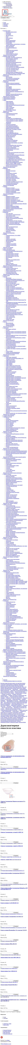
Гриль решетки (9, 560)
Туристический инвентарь (12, 569)
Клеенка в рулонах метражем (13, 190)
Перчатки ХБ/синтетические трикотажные (16, 453)
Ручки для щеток (10, 543)
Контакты (5, 26)
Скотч (7, 591)
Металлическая (9, 323)
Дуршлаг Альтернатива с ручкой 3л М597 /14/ (12, 832)
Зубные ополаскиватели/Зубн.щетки (14, 218)
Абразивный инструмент (12, 113)
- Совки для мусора (22, 710)
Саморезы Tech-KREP (11, 243)
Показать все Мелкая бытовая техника (12, 265)
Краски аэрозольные (10, 40)
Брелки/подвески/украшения (12, 83)
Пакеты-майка (9, 587)
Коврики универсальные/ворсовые (14, 208)
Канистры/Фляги (10, 295)
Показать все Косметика (8, 232)
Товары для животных (11, 496)
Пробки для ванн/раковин (12, 390)
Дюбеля (8, 237)
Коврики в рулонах (10, 196)
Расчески (8, 92)
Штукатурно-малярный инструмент (14, 162)
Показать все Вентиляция (9, 80)
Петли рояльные (10, 425)
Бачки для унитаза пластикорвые (13, 368)
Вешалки (8, 169)
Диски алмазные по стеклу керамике (14, 119)
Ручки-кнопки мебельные (12, 611)
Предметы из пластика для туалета (14, 312)
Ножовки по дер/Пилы (11, 141)
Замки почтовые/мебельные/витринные (15, 105)
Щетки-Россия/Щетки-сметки (13, 555)
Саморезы (8, 242)
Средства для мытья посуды (12, 68)
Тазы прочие (9, 318)
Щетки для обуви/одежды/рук (13, 552)
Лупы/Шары (9, 88)
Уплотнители (9, 471)
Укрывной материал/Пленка (12, 353)
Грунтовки (8, 34)
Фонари (8, 671)
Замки (4, 100)
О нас (4, 22)
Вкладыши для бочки (11, 329)
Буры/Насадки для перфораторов (13, 118)
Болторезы (8, 117)
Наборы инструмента (11, 135)
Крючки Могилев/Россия (12, 609)
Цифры (7, 621)
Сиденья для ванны (10, 398)
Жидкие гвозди (9, 35)
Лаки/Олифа (9, 42)
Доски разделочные (10, 505)
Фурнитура (5, 600)
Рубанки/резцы (9, 150)
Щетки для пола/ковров (11, 554)
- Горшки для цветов (6, 694)
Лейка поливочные (10, 340)
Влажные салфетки (10, 438)
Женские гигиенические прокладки (14, 440)
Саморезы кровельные (11, 245)
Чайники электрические (11, 264)
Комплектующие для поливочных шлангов (16, 331)
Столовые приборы (10, 525)
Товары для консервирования (13, 352)
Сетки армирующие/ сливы (12, 465)
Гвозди (7, 418)
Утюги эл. (8, 262)
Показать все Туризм (8, 570)
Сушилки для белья (10, 491)
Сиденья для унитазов (11, 399)
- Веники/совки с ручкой (20, 693)
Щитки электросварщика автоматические (13, 650)
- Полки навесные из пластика (18, 706)
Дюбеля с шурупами (10, 239)
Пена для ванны (9, 228)
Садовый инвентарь (10, 347)
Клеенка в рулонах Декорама (12, 189)
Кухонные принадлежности (12, 514)
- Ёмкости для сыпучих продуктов (13, 697)
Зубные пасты (9, 219)
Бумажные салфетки (10, 436)
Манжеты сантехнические (12, 382)
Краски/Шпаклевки (10, 41)
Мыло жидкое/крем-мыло (12, 226)
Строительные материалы (9, 458)
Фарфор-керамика (10, 325)
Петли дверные (9, 424)
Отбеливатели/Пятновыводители (13, 62)
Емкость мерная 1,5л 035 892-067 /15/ (10, 903)
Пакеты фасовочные (10, 586)
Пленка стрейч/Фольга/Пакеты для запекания (16, 588)
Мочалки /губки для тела (12, 443)
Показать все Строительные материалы (12, 472)
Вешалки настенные (10, 170)
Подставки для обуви (11, 179)
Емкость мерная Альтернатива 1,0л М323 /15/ (12, 916)
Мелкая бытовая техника (9, 250)
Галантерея (5, 81)
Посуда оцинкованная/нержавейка (14, 644)
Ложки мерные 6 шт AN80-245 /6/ (9, 971)
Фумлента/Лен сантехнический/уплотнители (16, 410)
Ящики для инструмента (11, 165)
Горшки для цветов (10, 286)
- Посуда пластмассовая (6, 707)
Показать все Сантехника (9, 414)
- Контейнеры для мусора (11, 700)
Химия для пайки (10, 51)
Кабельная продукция (11, 667)
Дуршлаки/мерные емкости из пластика (15, 291)
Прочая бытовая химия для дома (13, 64)
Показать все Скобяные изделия (10, 431)
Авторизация (9, 5)
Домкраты (8, 123)
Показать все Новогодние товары (11, 274)
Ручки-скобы (9, 614)
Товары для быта (7, 474)
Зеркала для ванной (10, 373)
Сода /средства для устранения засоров (15, 67)
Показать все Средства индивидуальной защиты (14, 457)
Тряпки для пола (10, 550)
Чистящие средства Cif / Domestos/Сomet (15, 73)
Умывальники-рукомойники (12, 498)
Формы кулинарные (10, 535)
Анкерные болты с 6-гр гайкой (13, 235)
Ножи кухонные (10, 517)
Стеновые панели (10, 466)
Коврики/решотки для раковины (13, 376)
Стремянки (8, 488)
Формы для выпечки (11, 531)
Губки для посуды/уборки (12, 539)
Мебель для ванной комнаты (12, 383)
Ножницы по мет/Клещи (11, 140)
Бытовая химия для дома (9, 56)
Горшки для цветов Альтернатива (14, 287)
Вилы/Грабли (9, 634)
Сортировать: (4, 732)
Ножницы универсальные (12, 90)
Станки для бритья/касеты (12, 447)
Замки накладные (10, 103)
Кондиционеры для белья (12, 58)
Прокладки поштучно (11, 391)
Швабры (8, 647)
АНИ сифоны (9, 364)
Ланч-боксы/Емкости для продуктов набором (16, 304)
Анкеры (8, 236)
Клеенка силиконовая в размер (13, 192)
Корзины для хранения (11, 175)
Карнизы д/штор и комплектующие (14, 478)
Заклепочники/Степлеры (12, 125)
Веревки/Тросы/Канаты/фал (12, 572)
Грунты (7, 330)
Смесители (8, 403)
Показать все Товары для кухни (10, 537)
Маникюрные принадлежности (13, 89)
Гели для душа (9, 213)
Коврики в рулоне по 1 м (12, 198)
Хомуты (8, 412)
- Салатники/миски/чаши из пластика (11, 709)
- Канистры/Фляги (16, 699)
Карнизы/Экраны (10, 375)
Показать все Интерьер (8, 185)
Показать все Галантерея (9, 96)
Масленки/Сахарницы (11, 306)
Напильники (9, 137)
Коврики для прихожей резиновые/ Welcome (16, 203)
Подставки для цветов (11, 180)
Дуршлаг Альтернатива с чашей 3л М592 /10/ (12, 846)
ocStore (8, 1040)
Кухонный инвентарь (11, 516)
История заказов (7, 1031)
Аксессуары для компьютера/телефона (15, 665)
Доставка (5, 24)
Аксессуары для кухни (11, 475)
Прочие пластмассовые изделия (13, 313)
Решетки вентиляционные (12, 79)
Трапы (7, 404)
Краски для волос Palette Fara (12, 223)
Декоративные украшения (9, 97)
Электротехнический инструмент (14, 164)
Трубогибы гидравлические (12, 161)
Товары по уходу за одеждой (12, 548)
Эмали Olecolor (9, 52)
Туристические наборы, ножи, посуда (14, 567)
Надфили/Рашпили (10, 136)
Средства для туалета (11, 70)
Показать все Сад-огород (9, 354)
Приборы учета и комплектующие (14, 388)
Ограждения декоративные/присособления (16, 341)
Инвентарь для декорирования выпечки (15, 511)
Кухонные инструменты (11, 513)
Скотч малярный (10, 592)
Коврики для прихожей (11, 202)
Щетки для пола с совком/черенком (14, 553)
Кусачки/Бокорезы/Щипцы (12, 133)
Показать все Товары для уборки (10, 556)
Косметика (5, 212)
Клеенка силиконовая (11, 191)
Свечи (7, 49)
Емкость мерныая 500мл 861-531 (9, 943)
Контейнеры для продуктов (12, 298)
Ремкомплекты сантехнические (13, 394)
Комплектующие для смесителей (13, 380)
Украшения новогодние (11, 273)
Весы (7, 258)
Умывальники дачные (11, 497)
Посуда (5, 321)
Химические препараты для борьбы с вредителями (15, 623)
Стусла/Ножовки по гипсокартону (14, 158)
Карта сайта (6, 1024)
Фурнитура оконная (10, 620)
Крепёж (5, 234)
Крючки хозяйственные (11, 482)
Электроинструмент (10, 660)
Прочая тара (9, 589)
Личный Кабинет (7, 1030)
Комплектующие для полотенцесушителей (16, 377)
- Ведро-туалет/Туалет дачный (14, 692)
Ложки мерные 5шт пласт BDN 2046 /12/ (10, 957)
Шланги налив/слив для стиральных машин (16, 413)
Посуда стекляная (10, 324)
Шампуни (8, 231)
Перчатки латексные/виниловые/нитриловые (16, 450)
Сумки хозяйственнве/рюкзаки (13, 594)
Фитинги (8, 409)
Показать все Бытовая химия (10, 55)
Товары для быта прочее (11, 494)
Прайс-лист (6, 23)
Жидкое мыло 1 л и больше (12, 217)
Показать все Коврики (8, 209)
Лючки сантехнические (11, 381)
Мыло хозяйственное (11, 59)
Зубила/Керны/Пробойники (12, 126)
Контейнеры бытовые (11, 480)
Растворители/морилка (11, 47)
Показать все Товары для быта (10, 503)
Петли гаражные (10, 422)
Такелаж (8, 246)
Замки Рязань (9, 106)
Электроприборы (10, 672)
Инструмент (6, 112)
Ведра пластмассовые (11, 282)
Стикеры (8, 468)
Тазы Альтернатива (10, 316)
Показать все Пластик (8, 320)
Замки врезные (9, 101)
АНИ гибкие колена (10, 360)
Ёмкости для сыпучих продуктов (13, 292)
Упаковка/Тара (6, 571)
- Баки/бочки (14, 689)
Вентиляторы (9, 77)
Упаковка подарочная (11, 595)
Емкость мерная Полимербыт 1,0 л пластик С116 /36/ (14, 930)
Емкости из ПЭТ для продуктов (13, 293)
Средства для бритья (10, 230)
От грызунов (9, 625)
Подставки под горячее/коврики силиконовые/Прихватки (13, 523)
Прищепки (8, 541)
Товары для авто (9, 716)
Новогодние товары (8, 267)
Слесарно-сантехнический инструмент (15, 152)
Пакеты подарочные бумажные (13, 578)
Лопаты (8, 636)
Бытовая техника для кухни (12, 256)
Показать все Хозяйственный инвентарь (12, 649)
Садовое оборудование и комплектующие (15, 346)
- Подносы (8, 706)
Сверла (7, 151)
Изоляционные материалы (12, 666)
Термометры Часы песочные (12, 492)
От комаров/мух (9, 627)
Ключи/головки (9, 130)
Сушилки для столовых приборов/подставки (16, 527)
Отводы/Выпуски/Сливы (12, 386)
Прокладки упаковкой (11, 392)
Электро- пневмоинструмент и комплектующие (14, 651)
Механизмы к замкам (11, 109)
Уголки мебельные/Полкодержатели (14, 617)
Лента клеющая (9, 574)
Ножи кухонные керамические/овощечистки (16, 519)
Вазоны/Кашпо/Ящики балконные (14, 279)
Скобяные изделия (7, 416)
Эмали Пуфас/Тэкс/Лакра (12, 53)
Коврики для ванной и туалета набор (14, 201)
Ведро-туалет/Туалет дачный (12, 284)
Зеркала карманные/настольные (13, 84)
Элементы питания (10, 675)
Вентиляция (6, 75)
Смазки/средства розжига (12, 50)
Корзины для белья (10, 174)
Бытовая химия (6, 30)
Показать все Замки (7, 111)
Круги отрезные (9, 131)
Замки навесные (10, 102)
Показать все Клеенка (8, 193)
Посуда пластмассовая (11, 310)
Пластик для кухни (10, 307)
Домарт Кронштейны (11, 604)
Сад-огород (6, 327)
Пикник (8, 565)
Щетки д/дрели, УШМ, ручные (13, 163)
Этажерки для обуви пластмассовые (14, 181)
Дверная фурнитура (10, 602)
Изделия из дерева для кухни (12, 509)
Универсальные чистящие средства (14, 72)
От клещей (8, 626)
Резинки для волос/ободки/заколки (14, 94)
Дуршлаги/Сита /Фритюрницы (13, 507)
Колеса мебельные (10, 606)
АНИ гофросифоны (10, 362)
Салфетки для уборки (11, 544)
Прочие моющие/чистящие (12, 66)
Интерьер (5, 168)
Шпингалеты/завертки (11, 430)
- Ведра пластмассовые (19, 691)
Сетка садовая (9, 351)
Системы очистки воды (11, 486)
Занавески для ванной (11, 371)
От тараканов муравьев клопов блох (14, 630)
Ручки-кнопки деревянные (12, 610)
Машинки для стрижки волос (13, 259)
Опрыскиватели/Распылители (13, 342)
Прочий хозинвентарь (11, 645)
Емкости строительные (11, 460)
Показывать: (3, 735)
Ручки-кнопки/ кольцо (11, 612)
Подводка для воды (10, 387)
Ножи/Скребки (9, 139)
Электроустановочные (11, 673)
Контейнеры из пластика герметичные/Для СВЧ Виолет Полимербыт (16, 303)
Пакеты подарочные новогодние (13, 270)
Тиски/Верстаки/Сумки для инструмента (15, 159)
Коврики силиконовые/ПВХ (12, 207)
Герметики (8, 33)
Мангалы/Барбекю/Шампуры (13, 561)
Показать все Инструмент (9, 167)
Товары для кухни (7, 504)
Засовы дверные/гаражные (12, 420)
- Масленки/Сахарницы (16, 705)
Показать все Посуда (8, 326)
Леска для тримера (7, 248)
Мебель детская (9, 483)
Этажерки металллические (12, 183)
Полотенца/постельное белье (12, 444)
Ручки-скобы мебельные (11, 615)
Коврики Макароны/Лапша (12, 206)
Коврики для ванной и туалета (13, 200)
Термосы (8, 493)
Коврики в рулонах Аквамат (12, 197)
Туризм (5, 558)
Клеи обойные (9, 38)
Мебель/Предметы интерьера (12, 178)
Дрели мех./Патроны (11, 124)
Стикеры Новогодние (11, 271)
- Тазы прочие (15, 711)
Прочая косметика (10, 229)
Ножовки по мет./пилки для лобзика (14, 142)
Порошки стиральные (11, 63)
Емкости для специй (10, 508)
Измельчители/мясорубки (12, 510)
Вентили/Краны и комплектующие (14, 369)
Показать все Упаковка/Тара (9, 599)
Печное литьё (6, 275)
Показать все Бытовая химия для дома (12, 74)
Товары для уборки (7, 538)
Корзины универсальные (12, 176)
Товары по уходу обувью (11, 549)
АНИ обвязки (9, 363)
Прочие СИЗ (9, 454)
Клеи (7, 36)
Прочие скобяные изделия (12, 429)
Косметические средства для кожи (14, 220)
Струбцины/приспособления (12, 157)
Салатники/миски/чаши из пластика (14, 314)
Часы (7, 499)
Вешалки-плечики (10, 476)
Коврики (5, 195)
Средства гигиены (7, 432)
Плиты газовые (9, 260)
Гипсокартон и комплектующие (13, 459)
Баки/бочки (8, 278)
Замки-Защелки (9, 108)
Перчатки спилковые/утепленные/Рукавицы (16, 452)
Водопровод (9, 370)
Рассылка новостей (7, 1033)
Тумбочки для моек (10, 407)
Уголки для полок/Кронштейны (13, 616)
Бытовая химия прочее (11, 31)
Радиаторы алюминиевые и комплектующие (16, 393)
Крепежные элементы (11, 421)
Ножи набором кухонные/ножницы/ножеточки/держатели (14, 521)
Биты (7, 116)
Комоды (8, 172)
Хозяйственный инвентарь (9, 633)
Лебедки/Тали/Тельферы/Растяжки (14, 134)
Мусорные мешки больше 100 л (13, 576)
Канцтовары (9, 86)
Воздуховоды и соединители (12, 78)
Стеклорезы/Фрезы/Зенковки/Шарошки (15, 155)
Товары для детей (10, 319)
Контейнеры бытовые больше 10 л (14, 481)
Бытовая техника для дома (12, 254)
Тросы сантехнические (11, 405)
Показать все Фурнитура (9, 622)
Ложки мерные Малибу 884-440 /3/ (9, 984)
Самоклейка (9, 464)
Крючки (8, 608)
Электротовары (6, 664)
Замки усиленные (10, 107)
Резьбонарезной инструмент (12, 148)
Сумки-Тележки (9, 489)
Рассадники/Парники (11, 345)
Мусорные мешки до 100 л (12, 577)
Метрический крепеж (11, 240)
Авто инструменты (10, 114)
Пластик (5, 276)
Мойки (7, 385)
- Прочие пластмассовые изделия (12, 708)
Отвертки (8, 144)
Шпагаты (8, 598)
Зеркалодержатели (10, 605)
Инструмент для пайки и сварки (13, 129)
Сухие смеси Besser (10, 470)
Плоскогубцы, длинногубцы (12, 146)
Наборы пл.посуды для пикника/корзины (15, 563)
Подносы (8, 308)
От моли (8, 628)
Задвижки (8, 419)
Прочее (7, 446)
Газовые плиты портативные (12, 559)
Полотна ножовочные (11, 147)
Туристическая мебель (11, 566)
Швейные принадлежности (12, 95)
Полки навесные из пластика (13, 309)
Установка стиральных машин (13, 408)
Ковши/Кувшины (10, 296)
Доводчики (8, 603)
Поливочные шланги (11, 343)
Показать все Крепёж (8, 247)
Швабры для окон (10, 648)
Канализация (9, 374)
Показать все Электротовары (10, 676)
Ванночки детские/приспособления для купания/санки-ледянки (15, 281)
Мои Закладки (6, 1032)
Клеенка (5, 186)
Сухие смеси (9, 469)
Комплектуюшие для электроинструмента (15, 653)
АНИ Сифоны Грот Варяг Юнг (13, 365)
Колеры (8, 39)
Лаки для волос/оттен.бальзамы (13, 224)
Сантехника (6, 355)
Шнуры (8, 597)
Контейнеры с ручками (11, 173)
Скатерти (8, 487)
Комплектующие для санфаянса (13, 379)
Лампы (7, 669)
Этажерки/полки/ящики (11, 184)
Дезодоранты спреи (10, 215)
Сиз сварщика (9, 455)
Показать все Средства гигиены (10, 448)
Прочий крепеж (9, 241)
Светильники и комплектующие (13, 670)
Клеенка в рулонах (10, 187)
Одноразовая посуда (10, 564)
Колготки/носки (7, 211)
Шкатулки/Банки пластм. (12, 502)
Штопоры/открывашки (11, 536)
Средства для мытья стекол (12, 69)
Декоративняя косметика (9, 98)
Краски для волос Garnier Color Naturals (15, 221)
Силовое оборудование (8, 415)
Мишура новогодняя (11, 269)
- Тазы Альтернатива (6, 711)
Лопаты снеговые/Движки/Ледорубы (14, 639)
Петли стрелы (9, 426)
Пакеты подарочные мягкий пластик (14, 580)
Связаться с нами (7, 1023)
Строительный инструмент (12, 156)
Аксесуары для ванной (11, 357)
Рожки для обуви (10, 542)
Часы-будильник (10, 500)
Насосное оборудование (11, 654)
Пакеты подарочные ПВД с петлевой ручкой (16, 582)
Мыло (7, 225)
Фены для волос (9, 263)
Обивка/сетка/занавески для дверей (14, 485)
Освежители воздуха (11, 61)
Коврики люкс (9, 204)
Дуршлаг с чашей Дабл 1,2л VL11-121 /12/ (11, 859)
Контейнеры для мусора (11, 297)
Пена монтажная (10, 46)
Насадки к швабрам (10, 643)
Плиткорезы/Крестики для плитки (14, 145)
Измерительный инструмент (12, 128)
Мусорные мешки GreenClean (13, 575)
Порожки (8, 461)
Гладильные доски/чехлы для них (14, 477)
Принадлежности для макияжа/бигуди (15, 91)
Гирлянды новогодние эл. (12, 268)
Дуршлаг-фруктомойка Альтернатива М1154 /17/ (13, 873)
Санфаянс (8, 396)
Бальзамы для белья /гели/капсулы (14, 57)
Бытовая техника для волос (12, 253)
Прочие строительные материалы (14, 463)
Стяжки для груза (10, 593)
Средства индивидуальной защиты (11, 449)
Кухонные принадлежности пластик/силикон (16, 515)
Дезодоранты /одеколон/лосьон (13, 214)
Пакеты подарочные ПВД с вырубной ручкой (16, 581)
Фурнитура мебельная (11, 619)
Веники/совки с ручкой (11, 285)
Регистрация (9, 4)
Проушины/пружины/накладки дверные (15, 427)
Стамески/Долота (10, 153)
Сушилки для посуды (11, 526)
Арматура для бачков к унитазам (13, 366)
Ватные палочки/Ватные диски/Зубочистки (16, 437)
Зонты (7, 85)
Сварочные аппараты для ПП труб (14, 397)
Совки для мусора (10, 315)
